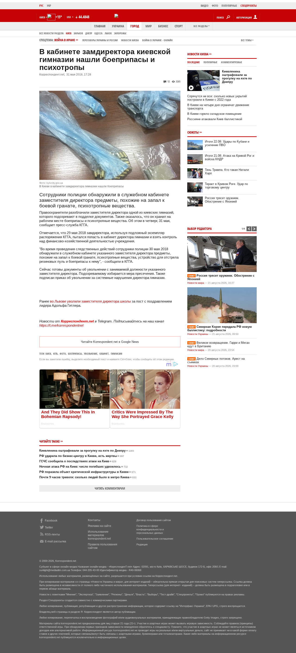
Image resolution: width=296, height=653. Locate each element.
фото (63, 353)
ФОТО (215, 6)
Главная (99, 26)
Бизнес (163, 26)
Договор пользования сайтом (153, 520)
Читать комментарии (110, 488)
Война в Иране (113, 40)
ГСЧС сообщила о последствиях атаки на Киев (77, 461)
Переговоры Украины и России (100, 40)
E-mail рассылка (55, 541)
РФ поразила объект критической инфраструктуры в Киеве (87, 472)
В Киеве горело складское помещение (214, 114)
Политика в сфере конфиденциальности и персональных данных (150, 529)
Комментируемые (231, 62)
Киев (68, 33)
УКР (49, 6)
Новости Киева (197, 54)
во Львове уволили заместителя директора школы (90, 301)
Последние (193, 62)
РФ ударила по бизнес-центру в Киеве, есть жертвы (81, 456)
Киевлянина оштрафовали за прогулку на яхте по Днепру (86, 450)
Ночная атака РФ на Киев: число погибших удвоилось (83, 466)
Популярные (210, 62)
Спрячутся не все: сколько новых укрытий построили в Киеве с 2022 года (217, 97)
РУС (41, 6)
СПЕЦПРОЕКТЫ (248, 6)
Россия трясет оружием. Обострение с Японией (222, 199)
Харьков (78, 33)
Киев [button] (42, 17)
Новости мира (195, 282)
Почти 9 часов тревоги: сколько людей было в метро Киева (87, 477)
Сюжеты (193, 132)
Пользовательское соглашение (154, 538)
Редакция (142, 544)
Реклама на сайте (99, 526)
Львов (108, 33)
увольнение (90, 353)
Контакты (94, 520)
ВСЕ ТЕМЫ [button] (246, 40)
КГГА (55, 353)
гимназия (116, 353)
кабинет (104, 353)
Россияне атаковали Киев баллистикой (214, 119)
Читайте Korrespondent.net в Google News (110, 342)
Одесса (98, 33)
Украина (118, 26)
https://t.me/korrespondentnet (61, 325)
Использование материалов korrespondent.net (99, 535)
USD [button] (69, 17)
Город (134, 26)
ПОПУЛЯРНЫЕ (229, 6)
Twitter (49, 527)
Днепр (88, 33)
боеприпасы (75, 353)
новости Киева (130, 40)
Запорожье (120, 33)
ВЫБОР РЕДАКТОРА (199, 228)
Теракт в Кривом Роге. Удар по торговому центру (226, 185)
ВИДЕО (204, 6)
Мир (148, 26)
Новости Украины (197, 334)
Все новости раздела (51, 33)
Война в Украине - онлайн (157, 40)
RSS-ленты (52, 534)
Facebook (51, 520)
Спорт (179, 26)
